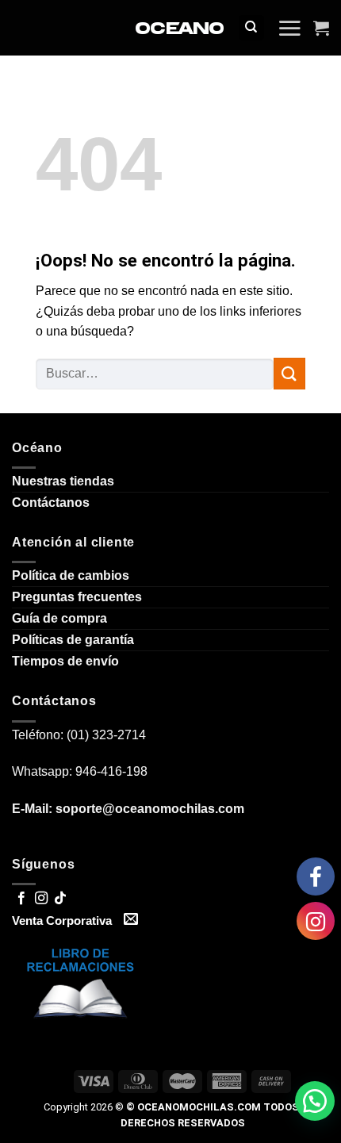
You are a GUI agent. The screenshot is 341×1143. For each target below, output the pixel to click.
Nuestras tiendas (63, 481)
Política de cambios (70, 575)
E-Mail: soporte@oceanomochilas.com (128, 808)
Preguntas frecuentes (77, 597)
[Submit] (289, 373)
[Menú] (289, 28)
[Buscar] (252, 28)
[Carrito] (321, 27)
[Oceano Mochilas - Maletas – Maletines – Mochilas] (179, 28)
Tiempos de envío (65, 661)
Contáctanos (51, 502)
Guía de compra (59, 618)
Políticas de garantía (73, 639)
